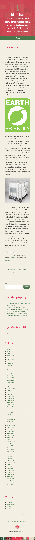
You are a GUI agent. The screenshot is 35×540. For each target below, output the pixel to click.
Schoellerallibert (20, 67)
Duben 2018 (10, 476)
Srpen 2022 (10, 417)
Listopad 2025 (11, 361)
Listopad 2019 (11, 441)
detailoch (7, 247)
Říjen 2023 (10, 390)
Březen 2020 (10, 435)
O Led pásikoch (24, 269)
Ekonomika (10, 502)
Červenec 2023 (11, 396)
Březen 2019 (10, 454)
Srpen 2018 (10, 468)
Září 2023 (9, 392)
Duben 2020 (10, 433)
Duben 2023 (10, 402)
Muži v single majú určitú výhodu (16, 311)
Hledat (6, 283)
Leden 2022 (10, 423)
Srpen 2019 (10, 446)
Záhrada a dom (11, 508)
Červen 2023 (10, 398)
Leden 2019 (10, 458)
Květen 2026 (10, 353)
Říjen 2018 (10, 464)
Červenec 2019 (11, 448)
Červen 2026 (10, 351)
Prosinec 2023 (10, 386)
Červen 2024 (10, 378)
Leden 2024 (10, 384)
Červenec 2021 (11, 425)
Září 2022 (9, 415)
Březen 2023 (10, 404)
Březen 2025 (10, 367)
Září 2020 (9, 429)
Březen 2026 (10, 355)
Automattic (22, 531)
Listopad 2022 (11, 411)
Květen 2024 (10, 380)
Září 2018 (9, 466)
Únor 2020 (10, 437)
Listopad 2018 (11, 462)
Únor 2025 (10, 370)
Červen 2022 (10, 421)
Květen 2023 (10, 400)
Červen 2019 (10, 450)
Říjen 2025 (10, 363)
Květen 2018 (10, 474)
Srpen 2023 (10, 394)
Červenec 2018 (11, 470)
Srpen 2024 (10, 374)
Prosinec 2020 (10, 427)
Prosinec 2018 (10, 460)
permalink (8, 260)
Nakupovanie (10, 504)
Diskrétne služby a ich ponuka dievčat (17, 313)
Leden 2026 (10, 357)
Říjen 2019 (10, 444)
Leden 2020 (10, 439)
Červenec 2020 (11, 431)
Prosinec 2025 (10, 359)
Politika (13, 258)
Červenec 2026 (11, 349)
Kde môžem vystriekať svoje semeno (17, 315)
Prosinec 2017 (10, 478)
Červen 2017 (10, 485)
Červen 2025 (10, 365)
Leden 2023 (10, 409)
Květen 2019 (10, 452)
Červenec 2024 (11, 376)
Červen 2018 (10, 472)
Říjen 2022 (10, 413)
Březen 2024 (10, 382)
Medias (17, 14)
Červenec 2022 (11, 419)
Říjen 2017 (10, 480)
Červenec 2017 (11, 483)
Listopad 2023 (11, 388)
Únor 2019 (10, 456)
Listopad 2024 (11, 372)
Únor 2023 (10, 407)
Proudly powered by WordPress (17, 521)
